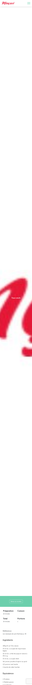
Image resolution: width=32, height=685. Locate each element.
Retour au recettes (16, 601)
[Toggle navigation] (28, 3)
